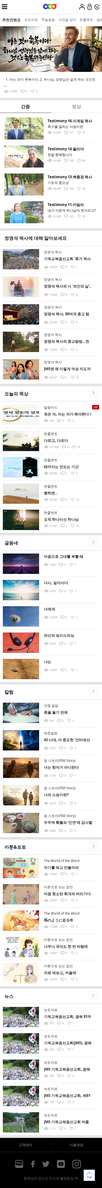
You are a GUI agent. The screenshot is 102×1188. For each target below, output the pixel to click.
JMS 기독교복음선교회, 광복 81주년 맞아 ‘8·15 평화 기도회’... (67, 1070)
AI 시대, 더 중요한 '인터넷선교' (67, 740)
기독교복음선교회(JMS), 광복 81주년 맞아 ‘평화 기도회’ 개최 (68, 1043)
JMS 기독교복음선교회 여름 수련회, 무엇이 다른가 (66, 1122)
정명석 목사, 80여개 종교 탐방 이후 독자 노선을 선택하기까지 (68, 314)
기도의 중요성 (58, 182)
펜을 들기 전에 (56, 712)
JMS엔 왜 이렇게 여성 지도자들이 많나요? (67, 369)
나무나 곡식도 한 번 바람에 (66, 946)
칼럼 (9, 692)
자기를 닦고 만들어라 (61, 867)
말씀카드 (51, 407)
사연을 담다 (67, 19)
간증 (25, 106)
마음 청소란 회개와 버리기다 (67, 893)
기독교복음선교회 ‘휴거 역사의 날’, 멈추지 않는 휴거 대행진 (67, 259)
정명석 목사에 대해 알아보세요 (36, 238)
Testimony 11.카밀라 (66, 204)
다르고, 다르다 (56, 440)
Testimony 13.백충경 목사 (70, 176)
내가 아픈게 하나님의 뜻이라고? (72, 210)
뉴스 (9, 996)
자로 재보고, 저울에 (60, 972)
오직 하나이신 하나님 (61, 519)
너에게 (49, 609)
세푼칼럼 (51, 733)
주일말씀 (48, 19)
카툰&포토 (15, 847)
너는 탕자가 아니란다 (61, 767)
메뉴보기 (4, 7)
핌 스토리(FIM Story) (60, 760)
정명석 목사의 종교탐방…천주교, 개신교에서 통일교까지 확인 (67, 342)
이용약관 (76, 1144)
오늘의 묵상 (16, 394)
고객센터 (25, 1144)
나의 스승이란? (56, 794)
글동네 (11, 543)
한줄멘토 (86, 19)
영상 (76, 106)
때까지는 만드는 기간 (61, 466)
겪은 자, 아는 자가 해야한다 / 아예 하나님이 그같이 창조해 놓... (67, 414)
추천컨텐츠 (11, 19)
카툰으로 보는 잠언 (58, 887)
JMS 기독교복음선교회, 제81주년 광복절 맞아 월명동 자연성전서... (68, 1096)
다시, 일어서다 (56, 582)
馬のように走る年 (58, 920)
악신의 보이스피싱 (59, 635)
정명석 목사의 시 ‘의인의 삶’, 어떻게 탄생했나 (67, 287)
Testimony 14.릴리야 (66, 148)
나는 (47, 661)
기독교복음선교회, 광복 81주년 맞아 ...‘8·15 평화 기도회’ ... (67, 1017)
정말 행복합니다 (60, 154)
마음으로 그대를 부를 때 (63, 556)
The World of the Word (61, 860)
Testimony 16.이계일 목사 (70, 120)
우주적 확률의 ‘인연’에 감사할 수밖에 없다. (68, 823)
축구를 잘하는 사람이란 (65, 126)
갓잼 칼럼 (51, 705)
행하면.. (50, 493)
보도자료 (31, 19)
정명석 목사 (53, 252)
